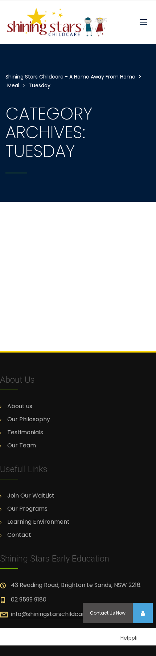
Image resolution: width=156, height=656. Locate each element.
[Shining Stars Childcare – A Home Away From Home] (67, 22)
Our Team (21, 445)
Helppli (128, 637)
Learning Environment (38, 522)
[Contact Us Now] (142, 613)
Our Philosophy (28, 419)
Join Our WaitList (30, 495)
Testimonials (25, 432)
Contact (19, 535)
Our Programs (27, 508)
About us (19, 406)
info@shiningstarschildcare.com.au (60, 614)
